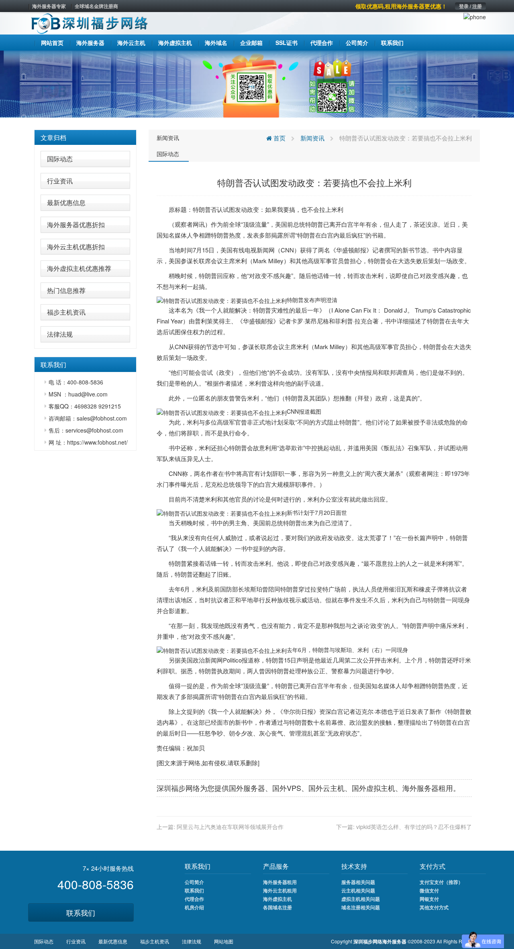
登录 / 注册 (470, 6)
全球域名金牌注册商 (96, 6)
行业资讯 (60, 180)
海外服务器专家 (49, 6)
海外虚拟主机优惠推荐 (79, 268)
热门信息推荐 (66, 290)
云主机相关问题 (358, 890)
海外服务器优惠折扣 (76, 224)
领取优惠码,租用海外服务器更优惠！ (401, 6)
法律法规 (60, 334)
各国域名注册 (277, 907)
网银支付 (429, 898)
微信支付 (429, 890)
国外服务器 (247, 787)
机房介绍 (194, 907)
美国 (281, 224)
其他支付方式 (434, 907)
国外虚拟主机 (373, 787)
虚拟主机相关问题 (360, 898)
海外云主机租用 (280, 890)
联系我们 (80, 912)
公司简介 (194, 882)
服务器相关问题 (358, 882)
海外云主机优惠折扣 (76, 246)
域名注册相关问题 (360, 907)
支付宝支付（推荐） (441, 882)
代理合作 (194, 898)
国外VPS (286, 787)
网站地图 (223, 941)
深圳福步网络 (178, 787)
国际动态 (60, 158)
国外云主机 (326, 787)
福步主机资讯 (66, 312)
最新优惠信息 (66, 202)
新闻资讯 (168, 138)
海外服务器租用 (280, 882)
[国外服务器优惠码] (257, 83)
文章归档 (53, 137)
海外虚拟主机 (277, 898)
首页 (279, 138)
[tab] (85, 137)
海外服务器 (420, 787)
